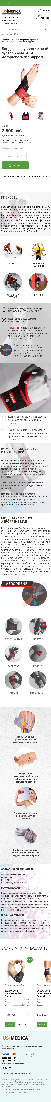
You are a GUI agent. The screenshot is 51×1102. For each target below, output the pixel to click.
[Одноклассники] (7, 1068)
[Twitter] (14, 1068)
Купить (10, 1024)
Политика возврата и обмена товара (15, 1092)
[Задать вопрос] (28, 1014)
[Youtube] (10, 1068)
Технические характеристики (32, 176)
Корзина (45, 18)
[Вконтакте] (3, 1068)
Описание (9, 176)
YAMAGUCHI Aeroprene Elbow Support (13, 993)
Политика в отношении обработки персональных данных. (22, 1089)
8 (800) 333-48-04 (10, 21)
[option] (10, 116)
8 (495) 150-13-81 (9, 1058)
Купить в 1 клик (14, 156)
